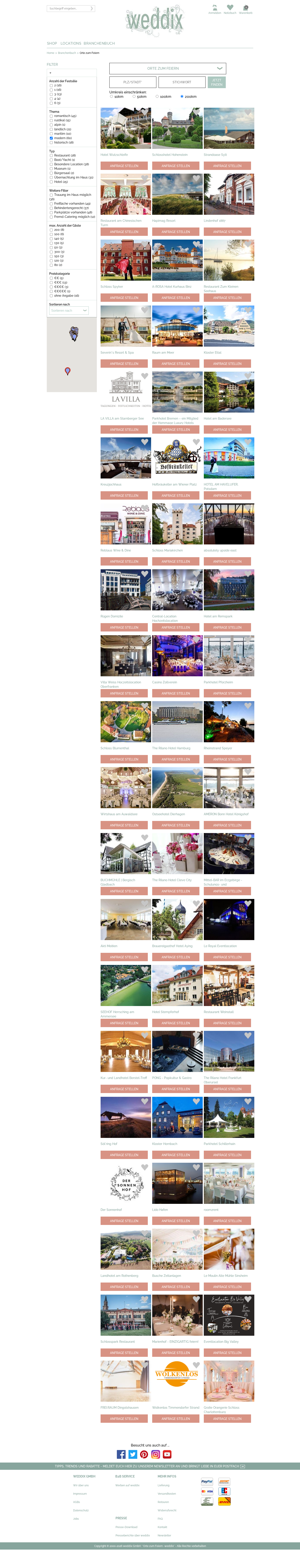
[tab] (72, 73)
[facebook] (121, 1458)
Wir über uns (81, 1485)
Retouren (163, 1502)
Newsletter (164, 1535)
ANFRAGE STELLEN (124, 166)
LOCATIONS (71, 43)
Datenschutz (81, 1510)
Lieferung (163, 1485)
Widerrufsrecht (167, 1510)
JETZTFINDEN (216, 82)
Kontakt (162, 1527)
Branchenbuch (67, 53)
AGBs (76, 1502)
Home (50, 53)
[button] (74, 338)
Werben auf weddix (127, 1485)
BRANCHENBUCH (99, 43)
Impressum (80, 1493)
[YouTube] (167, 1458)
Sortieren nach (61, 310)
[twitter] (132, 1458)
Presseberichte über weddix (133, 1535)
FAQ (160, 1518)
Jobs (76, 1518)
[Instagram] (155, 1458)
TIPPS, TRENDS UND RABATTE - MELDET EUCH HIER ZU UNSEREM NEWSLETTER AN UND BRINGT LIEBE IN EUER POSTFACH (147, 1466)
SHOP (52, 43)
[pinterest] (144, 1458)
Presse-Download (126, 1527)
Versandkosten (167, 1493)
